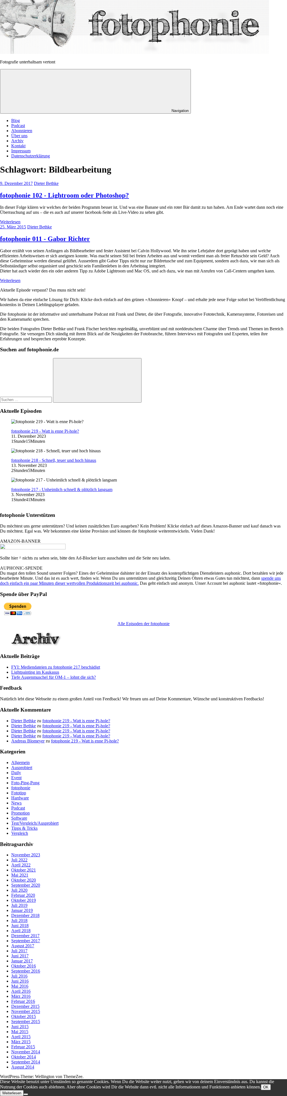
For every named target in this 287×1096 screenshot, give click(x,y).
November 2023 (25, 854)
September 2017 (25, 940)
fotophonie (20, 787)
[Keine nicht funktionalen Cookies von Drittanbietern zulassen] (26, 1094)
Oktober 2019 (23, 900)
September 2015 (25, 1021)
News (16, 803)
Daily (16, 772)
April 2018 (21, 930)
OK (266, 1087)
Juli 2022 (19, 859)
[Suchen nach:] (26, 399)
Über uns (19, 135)
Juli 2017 (19, 950)
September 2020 (25, 885)
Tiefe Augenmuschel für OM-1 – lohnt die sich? (53, 677)
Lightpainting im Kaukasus (35, 672)
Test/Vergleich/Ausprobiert (35, 823)
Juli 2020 (19, 890)
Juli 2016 (19, 976)
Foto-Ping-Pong (25, 782)
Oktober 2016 (23, 966)
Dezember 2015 (25, 1006)
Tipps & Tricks (24, 828)
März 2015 (21, 1041)
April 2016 (21, 991)
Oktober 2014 (23, 1056)
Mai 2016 (19, 986)
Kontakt (18, 145)
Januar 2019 (22, 910)
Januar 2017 (22, 961)
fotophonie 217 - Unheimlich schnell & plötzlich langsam (61, 489)
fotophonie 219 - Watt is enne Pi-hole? (45, 431)
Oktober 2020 (23, 880)
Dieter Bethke (46, 183)
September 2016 (25, 971)
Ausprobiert (21, 767)
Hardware (20, 797)
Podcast (18, 125)
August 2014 (22, 1067)
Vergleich (19, 833)
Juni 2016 (20, 981)
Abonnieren (21, 130)
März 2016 (21, 996)
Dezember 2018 (25, 915)
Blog (15, 120)
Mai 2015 (19, 1031)
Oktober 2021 (23, 870)
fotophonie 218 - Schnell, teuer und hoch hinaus (53, 460)
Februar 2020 (23, 895)
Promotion (20, 813)
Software (19, 818)
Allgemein (20, 762)
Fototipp (18, 792)
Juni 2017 (20, 955)
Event (16, 777)
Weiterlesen (10, 221)
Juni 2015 (20, 1026)
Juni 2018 (20, 925)
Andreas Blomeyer (28, 741)
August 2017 (22, 945)
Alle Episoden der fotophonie (143, 623)
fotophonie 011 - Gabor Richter (45, 238)
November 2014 (25, 1051)
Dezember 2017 (25, 935)
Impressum (21, 150)
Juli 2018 (19, 920)
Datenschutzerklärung (30, 155)
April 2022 (21, 865)
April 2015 (21, 1036)
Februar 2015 (23, 1046)
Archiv (17, 140)
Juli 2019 (19, 905)
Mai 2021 (19, 875)
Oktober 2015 (23, 1016)
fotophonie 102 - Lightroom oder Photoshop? (64, 195)
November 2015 (25, 1011)
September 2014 (25, 1062)
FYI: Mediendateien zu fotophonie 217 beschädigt (55, 667)
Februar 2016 (23, 1001)
